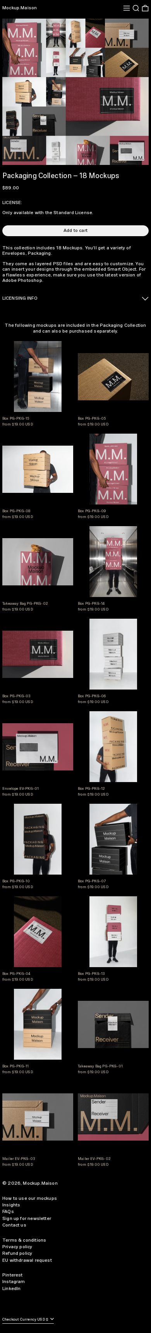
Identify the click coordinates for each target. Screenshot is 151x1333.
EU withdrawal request (27, 1260)
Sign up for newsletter (26, 1218)
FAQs (8, 1211)
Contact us (14, 1225)
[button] (135, 8)
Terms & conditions (24, 1240)
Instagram (13, 1282)
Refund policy (17, 1253)
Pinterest (12, 1275)
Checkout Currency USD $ (25, 1319)
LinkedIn (11, 1289)
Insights (11, 1205)
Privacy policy (17, 1247)
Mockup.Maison (19, 8)
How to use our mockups (29, 1198)
